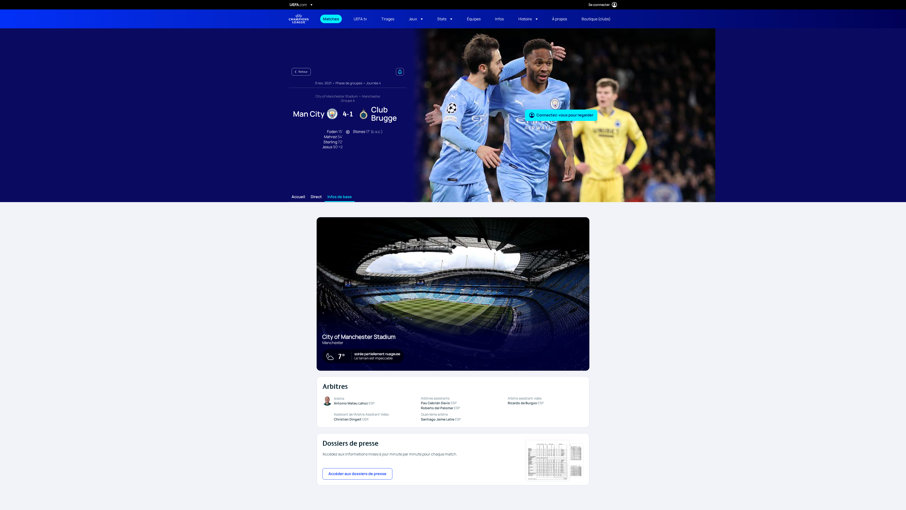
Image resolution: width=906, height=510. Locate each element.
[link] (331, 18)
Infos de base (339, 197)
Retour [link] (303, 72)
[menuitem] (332, 18)
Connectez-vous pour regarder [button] (565, 115)
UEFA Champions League (299, 18)
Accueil (298, 197)
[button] (416, 18)
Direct (316, 197)
